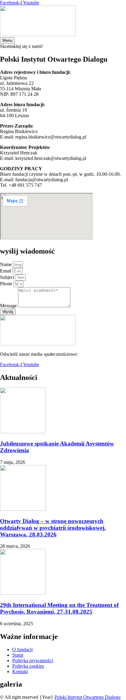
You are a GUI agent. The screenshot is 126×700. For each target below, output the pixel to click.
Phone (6, 283)
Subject (8, 277)
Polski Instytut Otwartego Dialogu (87, 697)
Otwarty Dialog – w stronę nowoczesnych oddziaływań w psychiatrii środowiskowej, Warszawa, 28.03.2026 (53, 528)
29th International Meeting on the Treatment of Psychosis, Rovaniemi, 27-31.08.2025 (59, 608)
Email (6, 270)
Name (6, 264)
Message (9, 305)
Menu (7, 40)
